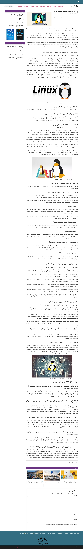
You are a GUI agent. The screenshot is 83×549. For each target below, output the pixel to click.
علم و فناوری (49, 6)
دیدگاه (75, 495)
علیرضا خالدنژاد (16, 547)
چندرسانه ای (26, 6)
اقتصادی (55, 6)
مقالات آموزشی (20, 6)
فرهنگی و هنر (60, 533)
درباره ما (26, 533)
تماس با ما (22, 533)
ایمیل (75, 514)
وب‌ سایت (75, 519)
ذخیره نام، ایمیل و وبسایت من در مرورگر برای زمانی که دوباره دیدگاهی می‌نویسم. (61, 524)
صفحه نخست (60, 6)
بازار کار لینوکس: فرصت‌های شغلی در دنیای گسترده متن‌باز (66, 12)
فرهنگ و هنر (43, 6)
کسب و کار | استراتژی (35, 6)
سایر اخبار (31, 533)
